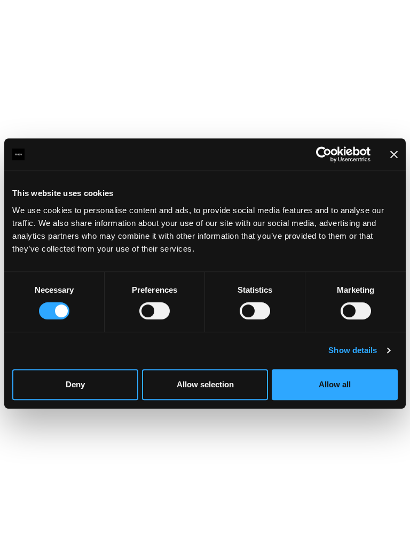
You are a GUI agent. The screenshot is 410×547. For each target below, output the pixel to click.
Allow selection (205, 384)
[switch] (154, 310)
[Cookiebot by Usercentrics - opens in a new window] (323, 154)
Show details (352, 350)
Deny (75, 384)
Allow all (335, 384)
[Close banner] (394, 154)
